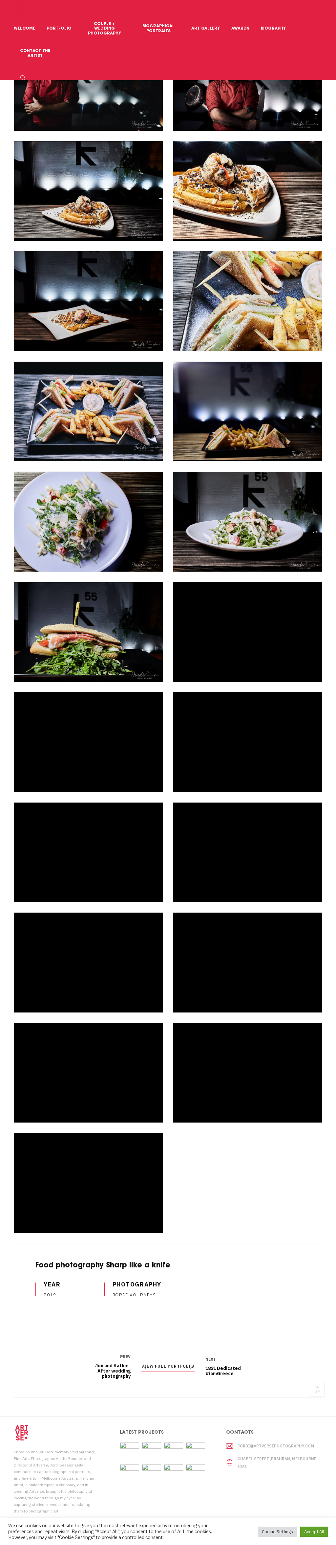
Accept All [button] (314, 1531)
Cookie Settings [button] (277, 1531)
